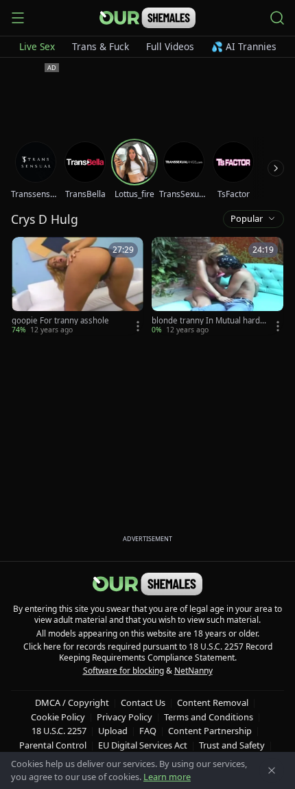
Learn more (167, 776)
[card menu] (138, 326)
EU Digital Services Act (142, 745)
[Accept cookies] (271, 770)
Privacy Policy (124, 717)
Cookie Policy (58, 717)
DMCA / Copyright (72, 702)
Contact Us (143, 702)
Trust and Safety (232, 745)
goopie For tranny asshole (60, 321)
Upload (113, 730)
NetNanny (193, 670)
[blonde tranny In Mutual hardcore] (217, 286)
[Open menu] (17, 17)
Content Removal (212, 702)
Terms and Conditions (208, 717)
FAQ (147, 730)
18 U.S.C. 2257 (59, 730)
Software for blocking (123, 670)
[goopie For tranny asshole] (77, 286)
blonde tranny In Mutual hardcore (208, 321)
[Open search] (277, 17)
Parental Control (52, 745)
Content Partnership (210, 730)
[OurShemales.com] (147, 18)
